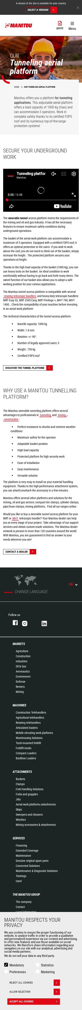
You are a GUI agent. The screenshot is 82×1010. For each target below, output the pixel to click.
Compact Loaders (26, 753)
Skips (19, 809)
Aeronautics (23, 671)
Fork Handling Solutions (29, 789)
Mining (20, 691)
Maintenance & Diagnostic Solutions (37, 871)
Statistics (47, 965)
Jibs (18, 799)
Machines (19, 705)
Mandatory (16, 965)
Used (19, 881)
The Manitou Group (26, 895)
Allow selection (19, 991)
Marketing (48, 972)
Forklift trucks (23, 748)
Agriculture (22, 651)
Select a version (38, 9)
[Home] (18, 25)
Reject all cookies (21, 982)
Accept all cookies (21, 1001)
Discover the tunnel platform (24, 367)
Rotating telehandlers (28, 722)
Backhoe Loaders (26, 758)
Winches (21, 819)
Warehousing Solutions (29, 738)
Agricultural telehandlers (30, 717)
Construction (23, 656)
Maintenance (23, 855)
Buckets (20, 779)
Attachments (22, 772)
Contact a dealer (16, 551)
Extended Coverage (27, 850)
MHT (15, 518)
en (71, 584)
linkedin (47, 622)
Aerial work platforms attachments (36, 804)
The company (24, 901)
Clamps (20, 784)
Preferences (17, 972)
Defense (20, 681)
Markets (19, 644)
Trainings (21, 876)
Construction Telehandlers (31, 712)
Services (19, 838)
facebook (13, 622)
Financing (21, 845)
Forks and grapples (27, 794)
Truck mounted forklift (28, 743)
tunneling (45, 415)
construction (11, 419)
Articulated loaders (27, 727)
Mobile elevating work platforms (34, 733)
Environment (23, 676)
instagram (27, 622)
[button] (72, 25)
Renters (20, 686)
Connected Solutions (28, 865)
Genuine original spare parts (32, 860)
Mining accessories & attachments (36, 824)
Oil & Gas (21, 666)
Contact (20, 907)
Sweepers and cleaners (29, 814)
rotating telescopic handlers (20, 296)
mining (62, 415)
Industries (21, 661)
